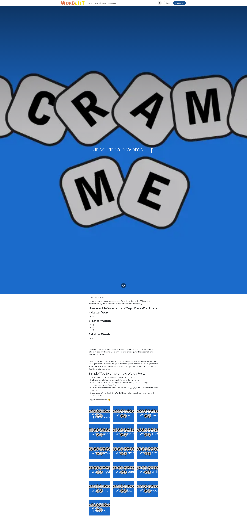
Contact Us (179, 3)
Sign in (168, 3)
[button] (160, 3)
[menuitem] (90, 3)
